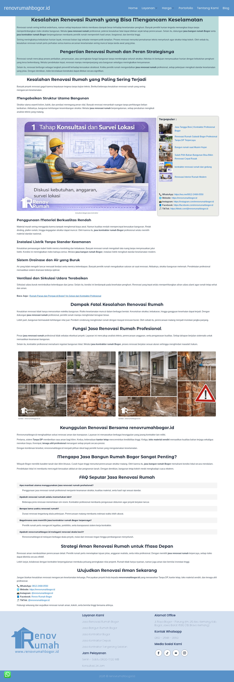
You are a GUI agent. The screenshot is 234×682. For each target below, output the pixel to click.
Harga (166, 8)
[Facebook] (158, 653)
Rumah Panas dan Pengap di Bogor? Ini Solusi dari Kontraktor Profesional (65, 296)
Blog (226, 8)
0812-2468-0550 (40, 586)
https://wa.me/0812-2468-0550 (188, 194)
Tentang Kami (208, 8)
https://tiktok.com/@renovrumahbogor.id (189, 209)
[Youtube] (176, 653)
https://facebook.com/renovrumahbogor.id (193, 205)
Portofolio (186, 8)
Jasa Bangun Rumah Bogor (99, 628)
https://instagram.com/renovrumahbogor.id (194, 201)
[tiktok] (167, 653)
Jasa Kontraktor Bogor (96, 634)
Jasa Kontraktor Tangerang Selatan (104, 647)
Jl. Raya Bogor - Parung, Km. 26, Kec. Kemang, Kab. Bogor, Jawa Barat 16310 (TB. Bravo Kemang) (186, 623)
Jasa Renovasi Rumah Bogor (100, 622)
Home (133, 8)
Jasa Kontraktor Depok (96, 640)
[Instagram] (184, 653)
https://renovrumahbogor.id (184, 198)
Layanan (148, 8)
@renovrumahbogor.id (42, 593)
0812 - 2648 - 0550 (166, 638)
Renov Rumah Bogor (42, 597)
